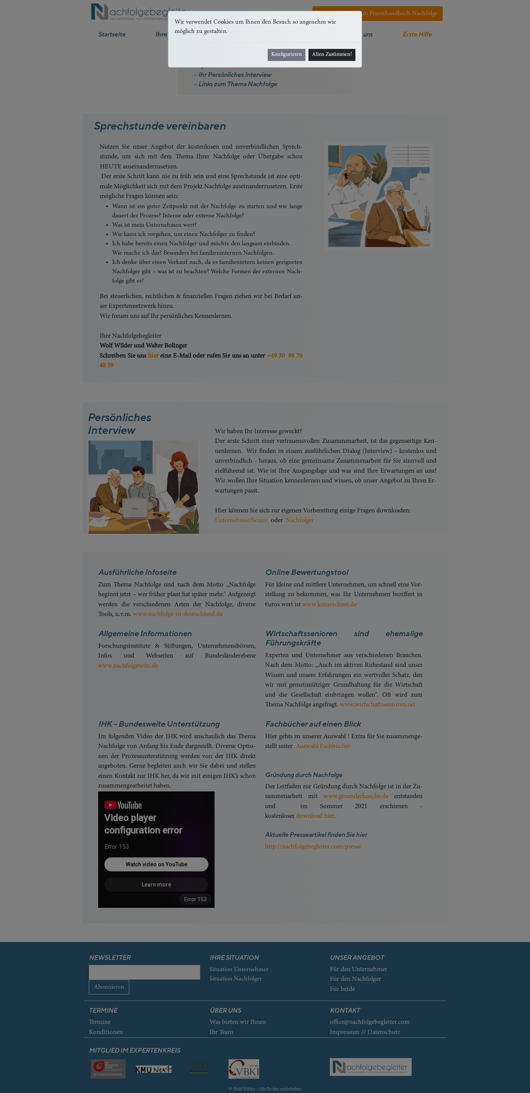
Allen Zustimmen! (332, 54)
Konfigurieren (286, 54)
